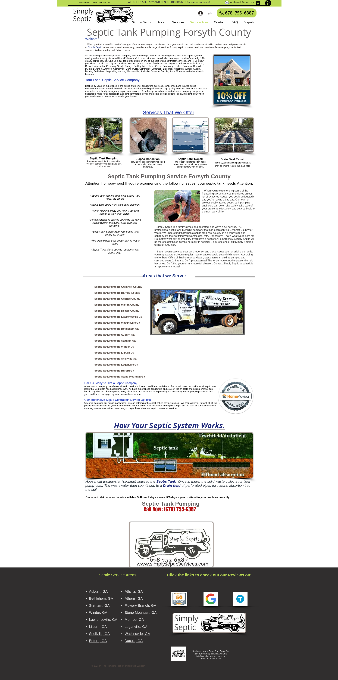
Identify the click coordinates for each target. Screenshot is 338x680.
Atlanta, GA (134, 591)
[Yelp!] (268, 3)
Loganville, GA (136, 627)
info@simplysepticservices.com (211, 656)
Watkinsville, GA (137, 634)
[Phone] (221, 13)
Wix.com (141, 666)
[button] (197, 312)
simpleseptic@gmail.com (242, 2)
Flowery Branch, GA (140, 605)
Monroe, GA (134, 620)
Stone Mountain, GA (141, 612)
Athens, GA (134, 598)
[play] (236, 330)
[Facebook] (258, 3)
